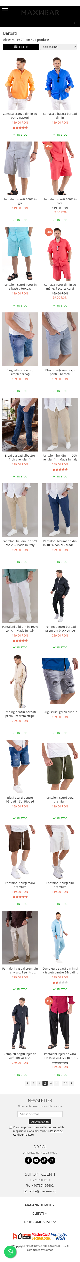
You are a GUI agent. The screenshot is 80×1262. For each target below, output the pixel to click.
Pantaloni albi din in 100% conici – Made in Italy (20, 628)
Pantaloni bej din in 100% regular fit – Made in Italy (60, 457)
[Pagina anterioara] (27, 1083)
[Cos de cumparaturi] (57, 29)
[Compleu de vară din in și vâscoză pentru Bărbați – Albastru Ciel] (60, 937)
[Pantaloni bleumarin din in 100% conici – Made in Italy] (60, 510)
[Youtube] (36, 1160)
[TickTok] (44, 1160)
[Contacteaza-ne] (46, 29)
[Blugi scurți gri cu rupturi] (60, 681)
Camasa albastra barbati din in (60, 115)
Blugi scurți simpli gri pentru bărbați (60, 372)
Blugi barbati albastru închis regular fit (20, 457)
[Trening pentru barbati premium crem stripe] (20, 681)
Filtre (22, 47)
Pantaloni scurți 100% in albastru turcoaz (20, 286)
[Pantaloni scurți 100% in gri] (20, 168)
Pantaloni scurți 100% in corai (60, 201)
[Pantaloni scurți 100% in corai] (60, 168)
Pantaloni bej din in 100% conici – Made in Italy (20, 543)
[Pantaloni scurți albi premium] (60, 852)
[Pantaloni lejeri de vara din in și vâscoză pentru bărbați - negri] (60, 1023)
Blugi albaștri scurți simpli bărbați (20, 372)
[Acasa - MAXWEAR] (40, 12)
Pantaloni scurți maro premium (20, 885)
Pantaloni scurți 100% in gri (20, 201)
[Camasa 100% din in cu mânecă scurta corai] (60, 254)
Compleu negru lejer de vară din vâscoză (20, 1056)
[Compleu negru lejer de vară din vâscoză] (20, 1023)
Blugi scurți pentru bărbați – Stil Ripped (20, 799)
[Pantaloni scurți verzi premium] (60, 766)
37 (65, 1083)
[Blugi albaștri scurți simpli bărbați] (20, 339)
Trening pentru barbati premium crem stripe (20, 714)
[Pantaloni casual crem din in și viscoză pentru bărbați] (20, 937)
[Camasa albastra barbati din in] (60, 83)
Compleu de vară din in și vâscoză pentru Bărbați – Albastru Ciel (60, 970)
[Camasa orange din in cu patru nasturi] (20, 83)
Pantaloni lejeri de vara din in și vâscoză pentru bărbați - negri (60, 1056)
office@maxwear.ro (42, 1191)
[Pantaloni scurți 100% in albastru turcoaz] (20, 254)
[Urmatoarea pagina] (71, 1083)
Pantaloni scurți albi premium (60, 885)
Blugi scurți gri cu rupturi (60, 712)
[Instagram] (51, 1160)
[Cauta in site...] (66, 29)
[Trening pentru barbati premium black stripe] (60, 596)
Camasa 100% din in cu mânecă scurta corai (60, 286)
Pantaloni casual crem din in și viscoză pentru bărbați (20, 970)
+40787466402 (42, 1185)
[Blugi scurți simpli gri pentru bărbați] (60, 339)
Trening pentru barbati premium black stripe (60, 628)
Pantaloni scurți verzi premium (60, 799)
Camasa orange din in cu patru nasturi (20, 115)
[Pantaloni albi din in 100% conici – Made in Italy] (20, 596)
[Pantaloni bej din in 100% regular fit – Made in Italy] (60, 425)
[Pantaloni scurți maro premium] (20, 852)
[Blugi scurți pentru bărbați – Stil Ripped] (20, 767)
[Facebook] (28, 1160)
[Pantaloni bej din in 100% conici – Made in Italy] (20, 510)
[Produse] (5, 11)
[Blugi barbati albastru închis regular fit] (20, 425)
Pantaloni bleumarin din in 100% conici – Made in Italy (60, 543)
